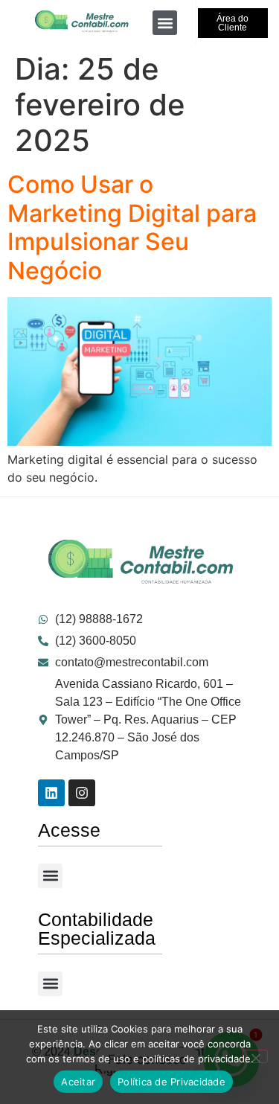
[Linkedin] (51, 792)
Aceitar (78, 1082)
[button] (165, 22)
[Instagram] (81, 792)
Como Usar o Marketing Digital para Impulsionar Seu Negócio (132, 227)
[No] (255, 1056)
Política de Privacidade (171, 1082)
